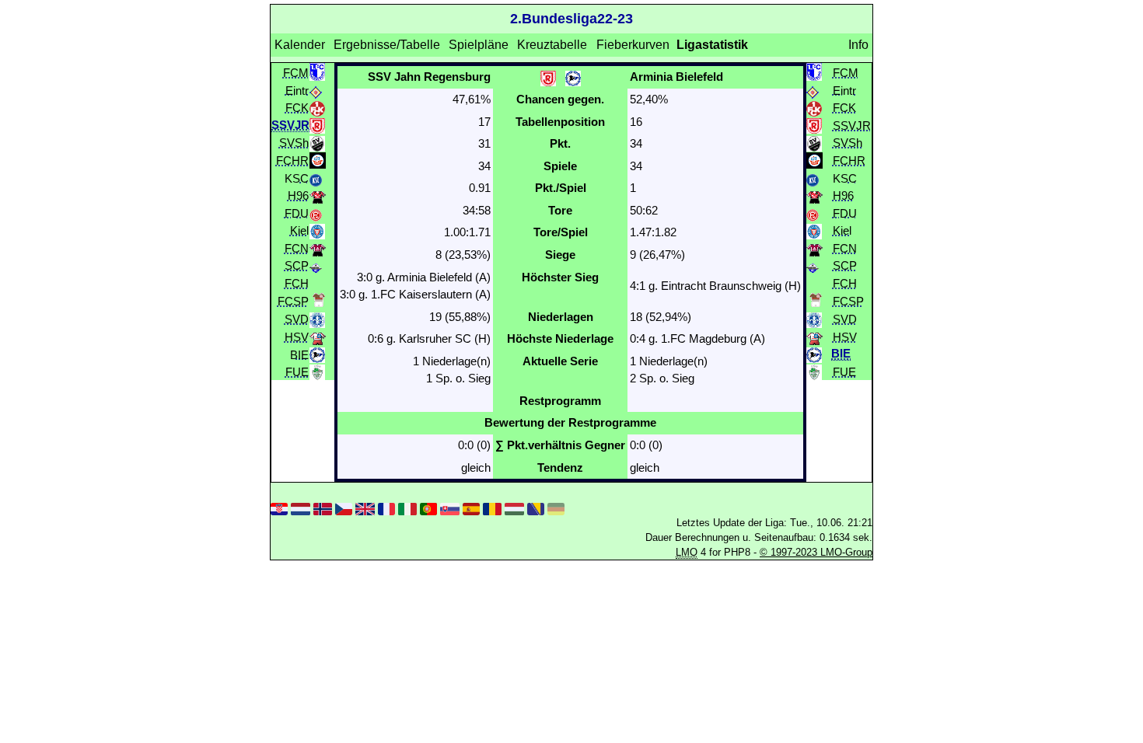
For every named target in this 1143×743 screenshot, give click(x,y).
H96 (298, 195)
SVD (297, 319)
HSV (297, 337)
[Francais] (386, 508)
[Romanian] (492, 508)
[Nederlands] (300, 508)
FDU (297, 212)
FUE (297, 371)
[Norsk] (322, 508)
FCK (297, 107)
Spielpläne (479, 44)
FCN (297, 247)
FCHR (292, 159)
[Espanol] (471, 508)
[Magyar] (514, 508)
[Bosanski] (535, 508)
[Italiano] (407, 508)
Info (858, 44)
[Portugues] (428, 508)
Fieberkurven (632, 44)
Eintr (297, 89)
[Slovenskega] (449, 508)
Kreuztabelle (552, 44)
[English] (364, 508)
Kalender (299, 44)
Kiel (299, 230)
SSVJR (852, 124)
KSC (297, 177)
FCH (297, 282)
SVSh (294, 142)
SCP (297, 265)
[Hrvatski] (279, 508)
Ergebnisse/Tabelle (387, 44)
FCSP (293, 301)
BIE (299, 354)
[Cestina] (343, 508)
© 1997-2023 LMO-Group (816, 552)
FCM (296, 71)
